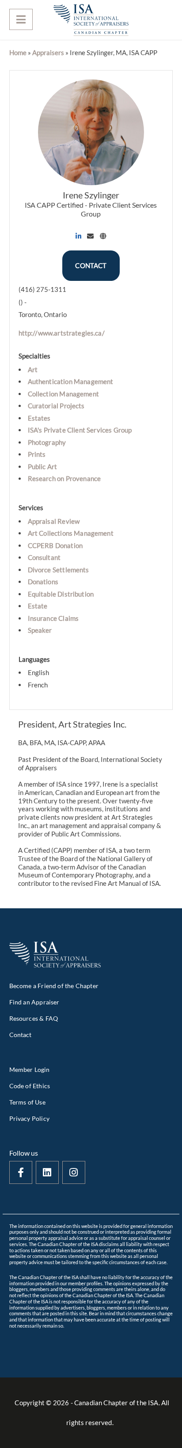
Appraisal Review (54, 521)
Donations (43, 582)
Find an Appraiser (34, 1002)
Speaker (40, 630)
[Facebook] (21, 1172)
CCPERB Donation (55, 545)
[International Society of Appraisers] (91, 20)
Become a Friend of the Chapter (54, 985)
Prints (37, 454)
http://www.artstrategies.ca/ (62, 333)
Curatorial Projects (56, 406)
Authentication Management (71, 381)
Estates (39, 418)
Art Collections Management (71, 533)
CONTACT (90, 265)
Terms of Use (27, 1102)
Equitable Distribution (61, 594)
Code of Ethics (29, 1086)
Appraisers (48, 52)
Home (18, 52)
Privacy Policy (29, 1118)
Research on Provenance (64, 478)
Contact (20, 1034)
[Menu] (21, 19)
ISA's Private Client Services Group (80, 430)
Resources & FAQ (33, 1018)
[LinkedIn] (47, 1172)
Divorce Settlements (58, 570)
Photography (47, 442)
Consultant (44, 557)
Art (33, 369)
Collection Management (63, 394)
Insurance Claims (53, 618)
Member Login (29, 1069)
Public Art (42, 466)
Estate (38, 606)
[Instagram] (74, 1172)
